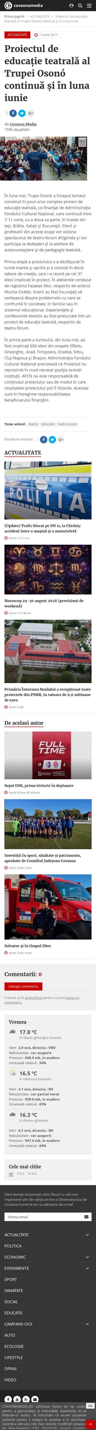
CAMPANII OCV (18, 1324)
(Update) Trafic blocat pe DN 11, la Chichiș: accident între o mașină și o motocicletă (42, 528)
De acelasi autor (24, 723)
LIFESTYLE (13, 1357)
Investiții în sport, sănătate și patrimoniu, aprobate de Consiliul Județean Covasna (42, 858)
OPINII (10, 1368)
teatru (33, 424)
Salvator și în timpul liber (27, 946)
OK (90, 1406)
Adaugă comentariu (23, 986)
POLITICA (12, 1246)
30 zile (32, 1174)
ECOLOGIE (14, 1346)
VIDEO (10, 1379)
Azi (11, 1174)
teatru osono (67, 424)
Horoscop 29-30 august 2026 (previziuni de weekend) (43, 603)
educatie (48, 424)
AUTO (9, 1335)
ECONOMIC (15, 1257)
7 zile (20, 1174)
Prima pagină (14, 16)
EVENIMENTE (16, 1268)
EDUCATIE (13, 1312)
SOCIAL (11, 1301)
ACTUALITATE (17, 35)
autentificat (33, 998)
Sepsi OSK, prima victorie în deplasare (38, 785)
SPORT (10, 1279)
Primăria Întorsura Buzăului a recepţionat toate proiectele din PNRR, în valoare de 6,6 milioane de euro (47, 694)
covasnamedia (28, 5)
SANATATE (13, 1290)
